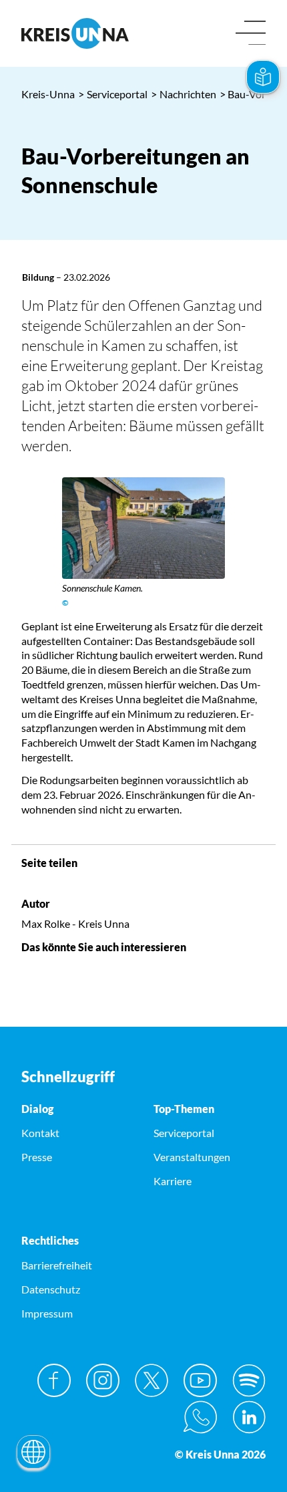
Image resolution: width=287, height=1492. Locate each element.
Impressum (47, 1313)
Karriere (173, 1180)
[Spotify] (249, 1380)
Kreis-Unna (48, 94)
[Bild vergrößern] (143, 528)
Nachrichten (183, 94)
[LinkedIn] (249, 1417)
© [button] (65, 603)
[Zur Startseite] (77, 33)
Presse (36, 1156)
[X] (151, 1380)
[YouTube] (200, 1380)
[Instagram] (102, 1380)
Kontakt (40, 1132)
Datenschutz (50, 1289)
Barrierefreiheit (56, 1265)
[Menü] (251, 34)
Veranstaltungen (192, 1156)
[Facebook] (54, 1380)
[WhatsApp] (200, 1417)
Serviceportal (113, 94)
